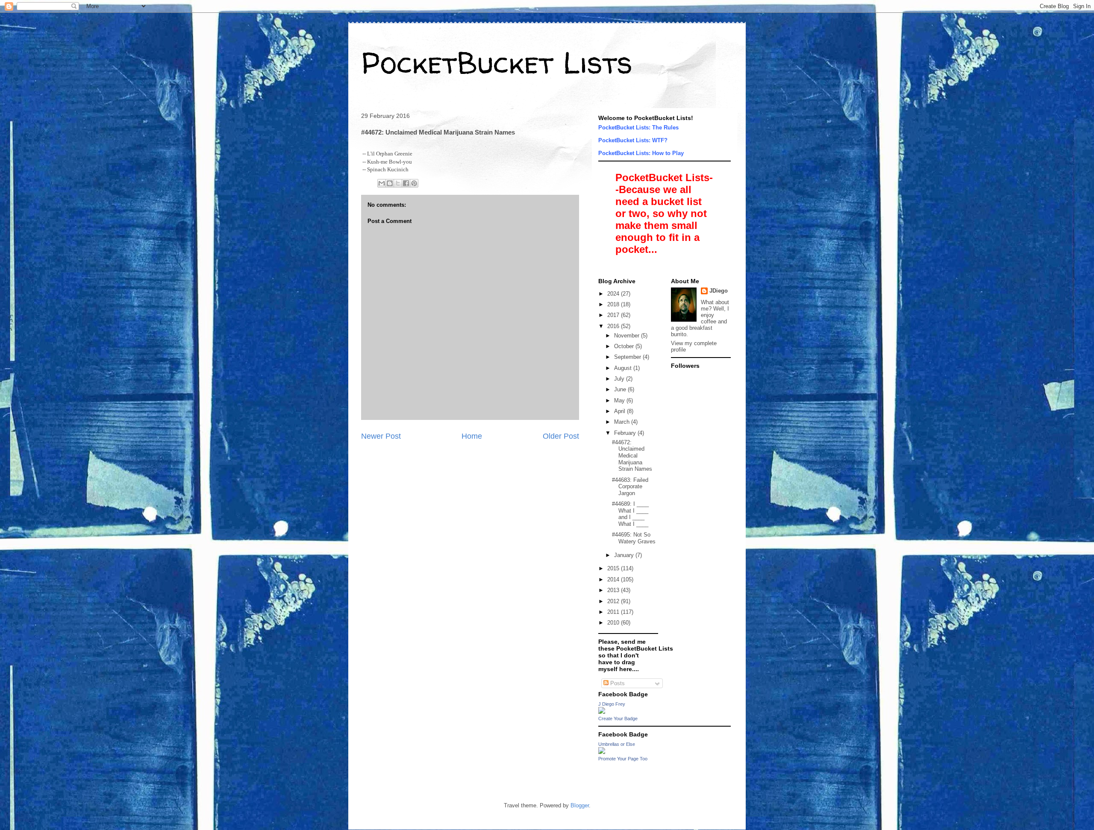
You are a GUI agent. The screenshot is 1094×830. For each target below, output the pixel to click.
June (621, 389)
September (628, 357)
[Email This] (381, 183)
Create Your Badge (618, 718)
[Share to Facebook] (406, 183)
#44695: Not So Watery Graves (634, 538)
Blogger (580, 805)
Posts (617, 683)
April (620, 411)
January (624, 555)
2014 (614, 579)
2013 (614, 590)
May (620, 400)
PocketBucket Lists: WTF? (633, 140)
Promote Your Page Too (622, 758)
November (627, 335)
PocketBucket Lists (496, 62)
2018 (614, 304)
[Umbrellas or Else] (601, 752)
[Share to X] (398, 183)
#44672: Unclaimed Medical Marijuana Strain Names (632, 455)
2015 (614, 568)
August (623, 368)
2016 (614, 326)
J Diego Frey (611, 704)
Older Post (561, 436)
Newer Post (381, 436)
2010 (614, 622)
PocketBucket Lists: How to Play (641, 153)
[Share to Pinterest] (414, 183)
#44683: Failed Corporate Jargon (630, 486)
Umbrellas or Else (616, 744)
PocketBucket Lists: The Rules (638, 127)
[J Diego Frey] (601, 712)
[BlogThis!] (389, 183)
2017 (614, 315)
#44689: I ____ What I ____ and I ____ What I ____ (630, 514)
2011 (614, 612)
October (624, 346)
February (626, 433)
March (622, 422)
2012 (614, 601)
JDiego (718, 290)
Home (472, 436)
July (620, 378)
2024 (614, 293)
